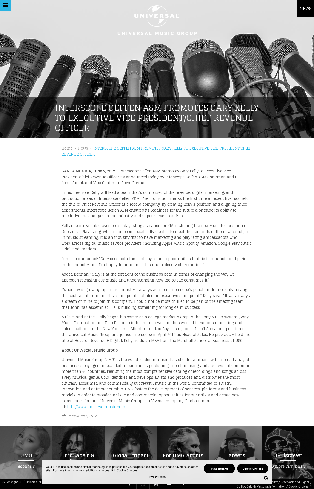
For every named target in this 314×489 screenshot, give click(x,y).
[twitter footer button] (143, 484)
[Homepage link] (157, 20)
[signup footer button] (169, 484)
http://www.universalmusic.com (96, 407)
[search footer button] (182, 484)
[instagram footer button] (156, 484)
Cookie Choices (298, 486)
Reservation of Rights (295, 482)
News (83, 148)
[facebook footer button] (129, 484)
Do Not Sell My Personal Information (261, 486)
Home (67, 148)
